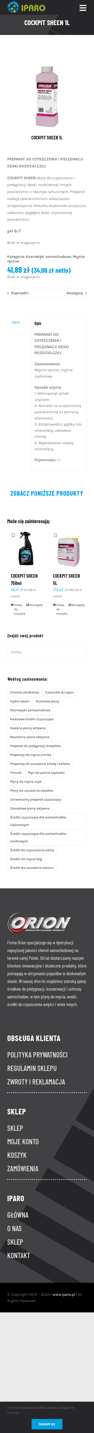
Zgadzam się (47, 1424)
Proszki (16, 773)
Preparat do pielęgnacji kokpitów (35, 746)
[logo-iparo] (26, 3)
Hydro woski (19, 701)
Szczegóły (35, 605)
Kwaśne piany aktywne (28, 728)
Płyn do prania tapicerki (46, 773)
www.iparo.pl (64, 1294)
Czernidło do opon (59, 692)
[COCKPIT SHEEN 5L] (68, 548)
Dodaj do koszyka (19, 609)
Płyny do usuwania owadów (31, 790)
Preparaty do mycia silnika (30, 755)
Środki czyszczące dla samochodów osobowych (38, 837)
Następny (75, 293)
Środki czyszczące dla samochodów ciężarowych (38, 821)
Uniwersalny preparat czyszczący (35, 799)
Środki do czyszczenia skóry (32, 850)
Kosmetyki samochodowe (48, 256)
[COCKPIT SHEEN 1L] (47, 89)
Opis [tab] (16, 322)
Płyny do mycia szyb (26, 782)
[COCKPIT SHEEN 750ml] (26, 548)
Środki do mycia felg (26, 859)
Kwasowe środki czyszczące (32, 719)
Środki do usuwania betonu (32, 868)
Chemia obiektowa (24, 692)
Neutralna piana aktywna (29, 737)
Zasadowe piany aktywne (29, 808)
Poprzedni (20, 293)
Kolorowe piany (47, 701)
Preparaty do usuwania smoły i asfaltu (40, 764)
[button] (13, 536)
